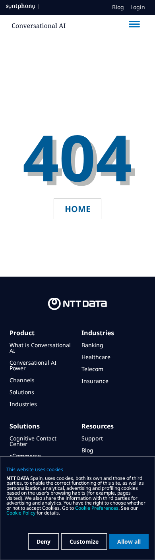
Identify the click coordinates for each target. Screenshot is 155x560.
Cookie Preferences (96, 508)
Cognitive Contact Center (33, 441)
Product (22, 332)
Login (137, 7)
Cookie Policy (20, 512)
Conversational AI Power (33, 365)
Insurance (94, 381)
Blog (118, 7)
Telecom (92, 369)
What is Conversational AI (40, 347)
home (78, 208)
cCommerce (25, 456)
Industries (23, 404)
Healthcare (95, 357)
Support (92, 438)
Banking (92, 345)
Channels (22, 380)
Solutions (22, 392)
